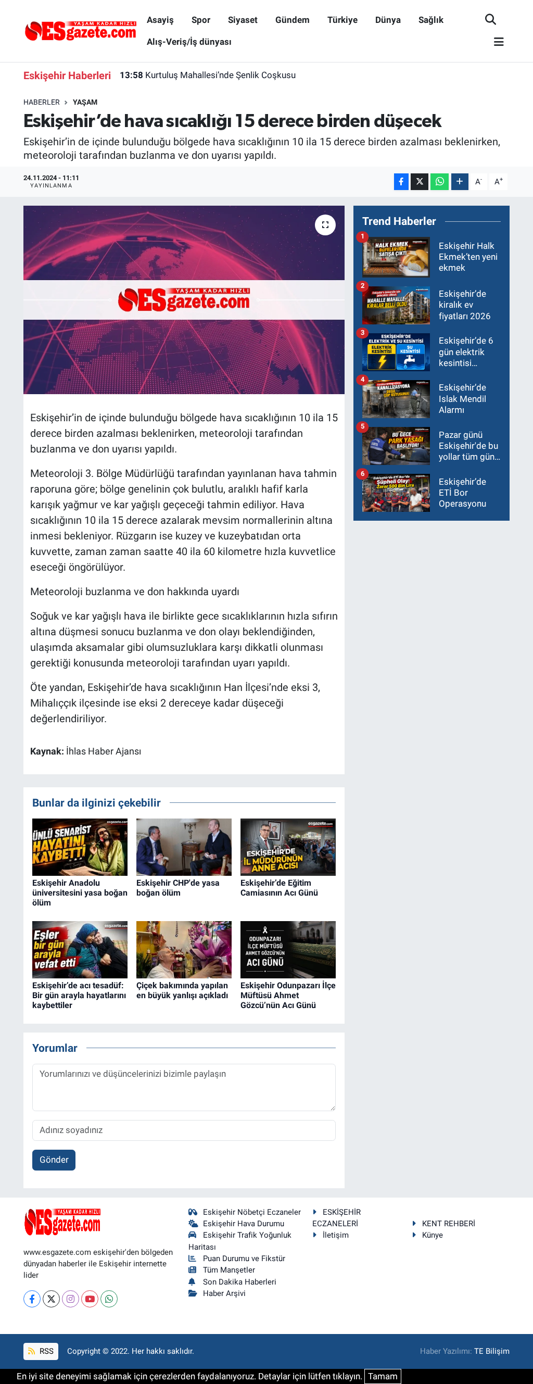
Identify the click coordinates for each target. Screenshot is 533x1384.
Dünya (388, 20)
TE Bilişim (492, 1351)
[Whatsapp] (109, 1298)
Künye (432, 1235)
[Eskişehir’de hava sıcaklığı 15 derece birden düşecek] (184, 300)
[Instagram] (70, 1298)
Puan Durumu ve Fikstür (244, 1258)
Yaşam (85, 102)
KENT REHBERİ (448, 1223)
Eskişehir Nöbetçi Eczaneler (252, 1212)
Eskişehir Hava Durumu (243, 1223)
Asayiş (160, 20)
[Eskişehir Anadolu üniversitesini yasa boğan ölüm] (80, 846)
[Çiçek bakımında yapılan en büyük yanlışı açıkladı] (184, 948)
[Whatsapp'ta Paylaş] (439, 182)
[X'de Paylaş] (419, 182)
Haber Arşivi (224, 1293)
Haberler (41, 102)
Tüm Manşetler (229, 1270)
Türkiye (342, 20)
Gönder (54, 1159)
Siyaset (243, 20)
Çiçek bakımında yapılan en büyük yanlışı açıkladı (182, 990)
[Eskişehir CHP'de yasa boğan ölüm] (184, 846)
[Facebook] (32, 1298)
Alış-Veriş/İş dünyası (189, 41)
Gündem (292, 20)
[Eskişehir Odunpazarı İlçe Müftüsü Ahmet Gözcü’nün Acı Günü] (288, 948)
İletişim (336, 1235)
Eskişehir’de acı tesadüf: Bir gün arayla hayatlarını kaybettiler (79, 995)
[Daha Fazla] (459, 182)
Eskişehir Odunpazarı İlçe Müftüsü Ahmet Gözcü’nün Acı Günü (288, 995)
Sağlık (430, 20)
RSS (45, 1351)
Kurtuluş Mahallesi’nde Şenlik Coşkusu (208, 75)
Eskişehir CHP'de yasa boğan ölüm (178, 888)
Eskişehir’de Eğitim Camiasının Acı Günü (279, 888)
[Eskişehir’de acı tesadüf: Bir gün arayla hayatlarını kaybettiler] (80, 948)
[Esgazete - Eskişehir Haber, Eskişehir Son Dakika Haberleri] (80, 30)
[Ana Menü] (494, 42)
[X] (51, 1298)
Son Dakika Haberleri (239, 1282)
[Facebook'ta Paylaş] (401, 182)
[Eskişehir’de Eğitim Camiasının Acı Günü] (288, 846)
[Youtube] (89, 1298)
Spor (201, 20)
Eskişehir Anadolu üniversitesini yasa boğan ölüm (80, 893)
